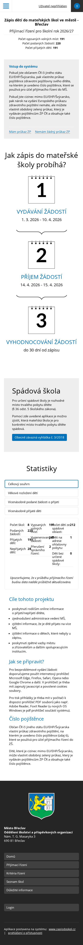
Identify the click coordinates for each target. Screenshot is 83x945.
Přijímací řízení (16, 865)
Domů (10, 856)
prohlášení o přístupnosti (25, 933)
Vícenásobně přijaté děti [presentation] (24, 511)
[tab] (41, 484)
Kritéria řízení (15, 873)
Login (10, 907)
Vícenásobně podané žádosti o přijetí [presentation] (33, 502)
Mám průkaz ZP (20, 132)
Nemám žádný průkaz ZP (52, 132)
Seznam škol (15, 882)
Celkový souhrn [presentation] (19, 484)
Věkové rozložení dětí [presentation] (23, 493)
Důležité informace (19, 890)
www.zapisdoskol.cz (62, 929)
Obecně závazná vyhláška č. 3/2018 (39, 437)
